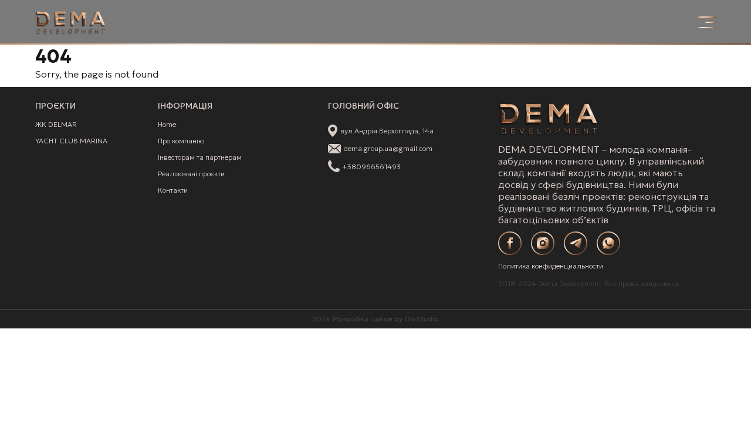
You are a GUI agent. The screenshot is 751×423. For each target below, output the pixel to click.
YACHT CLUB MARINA (71, 140)
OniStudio (421, 318)
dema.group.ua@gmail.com (388, 148)
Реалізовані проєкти (191, 173)
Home (167, 124)
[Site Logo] (70, 22)
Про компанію (181, 140)
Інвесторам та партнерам (200, 157)
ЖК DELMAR (56, 124)
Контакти (173, 190)
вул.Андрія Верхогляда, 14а (387, 130)
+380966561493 (372, 166)
